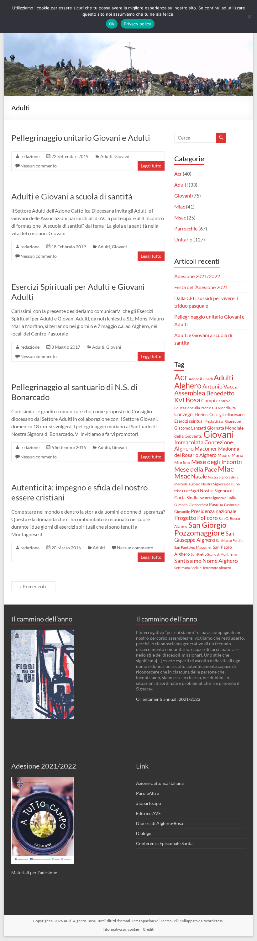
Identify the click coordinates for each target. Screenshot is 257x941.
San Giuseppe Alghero (204, 536)
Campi (208, 400)
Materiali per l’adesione (34, 872)
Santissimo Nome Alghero (206, 560)
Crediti (148, 929)
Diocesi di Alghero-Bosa (159, 823)
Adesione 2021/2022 (197, 276)
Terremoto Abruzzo (216, 568)
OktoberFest (198, 505)
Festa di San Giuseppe (223, 421)
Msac (180, 217)
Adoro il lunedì (201, 379)
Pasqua (216, 504)
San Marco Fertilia (230, 540)
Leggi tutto (151, 165)
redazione (29, 156)
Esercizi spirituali (189, 421)
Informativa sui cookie (120, 929)
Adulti (106, 156)
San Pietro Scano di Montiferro (214, 554)
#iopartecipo (148, 803)
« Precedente (33, 586)
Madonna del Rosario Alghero (206, 452)
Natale (199, 476)
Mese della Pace (195, 469)
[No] (249, 16)
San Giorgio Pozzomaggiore (200, 528)
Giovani (121, 156)
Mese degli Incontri (217, 461)
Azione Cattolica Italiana (160, 783)
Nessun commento (38, 165)
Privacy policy (137, 23)
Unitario (183, 239)
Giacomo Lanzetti (190, 428)
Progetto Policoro (196, 518)
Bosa (193, 400)
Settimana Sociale (188, 568)
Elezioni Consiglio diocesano (219, 414)
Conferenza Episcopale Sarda (164, 843)
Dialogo (143, 833)
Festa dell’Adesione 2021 (201, 287)
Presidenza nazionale (213, 511)
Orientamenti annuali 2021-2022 (168, 699)
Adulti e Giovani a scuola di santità (71, 196)
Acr (178, 174)
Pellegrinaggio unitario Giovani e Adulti (80, 138)
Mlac (179, 206)
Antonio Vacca (220, 386)
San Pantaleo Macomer (193, 547)
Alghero (188, 385)
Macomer (206, 449)
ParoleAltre (147, 793)
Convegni (184, 414)
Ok (112, 23)
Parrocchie (185, 228)
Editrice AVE (148, 813)
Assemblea (189, 393)
